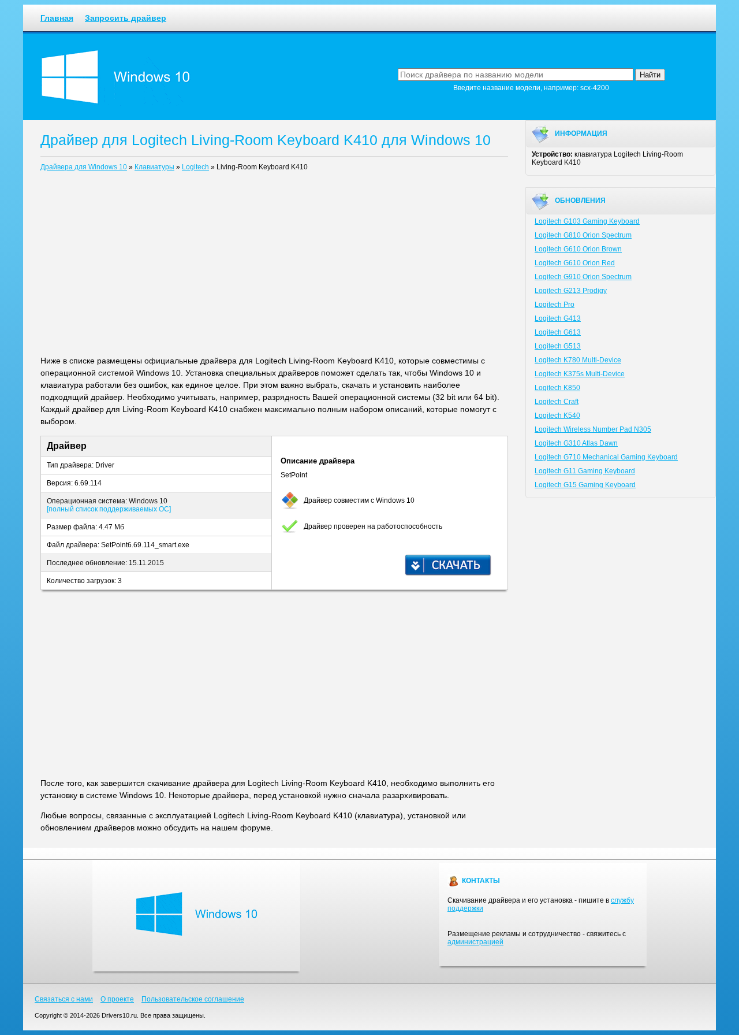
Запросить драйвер (125, 18)
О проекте (117, 999)
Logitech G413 (558, 318)
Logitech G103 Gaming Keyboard (587, 221)
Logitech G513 (558, 346)
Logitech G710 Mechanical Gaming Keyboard (606, 457)
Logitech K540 (557, 415)
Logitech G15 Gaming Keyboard (585, 485)
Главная (56, 18)
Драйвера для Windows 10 (83, 167)
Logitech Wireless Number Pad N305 (593, 429)
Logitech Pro (554, 305)
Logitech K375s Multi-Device (580, 374)
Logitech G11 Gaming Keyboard (585, 471)
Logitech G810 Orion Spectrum (583, 235)
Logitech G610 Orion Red (575, 263)
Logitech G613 (558, 332)
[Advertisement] (274, 266)
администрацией (475, 942)
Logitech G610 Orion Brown (578, 249)
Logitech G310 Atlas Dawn (576, 443)
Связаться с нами (64, 999)
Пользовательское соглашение (192, 999)
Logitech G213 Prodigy (571, 291)
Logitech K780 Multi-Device (578, 360)
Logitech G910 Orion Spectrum (583, 277)
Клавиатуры (154, 167)
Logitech (195, 167)
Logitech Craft (556, 402)
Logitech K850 (557, 388)
